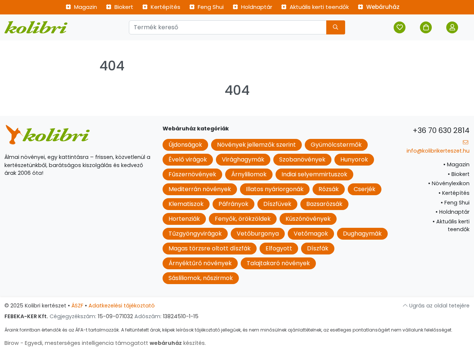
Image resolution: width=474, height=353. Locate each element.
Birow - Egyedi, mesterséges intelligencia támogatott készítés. (105, 343)
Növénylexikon (449, 183)
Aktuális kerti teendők (318, 7)
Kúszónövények (308, 218)
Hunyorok (354, 159)
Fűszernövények (192, 174)
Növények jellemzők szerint (256, 144)
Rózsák (328, 189)
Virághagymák (243, 159)
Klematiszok (186, 204)
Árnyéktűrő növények (200, 263)
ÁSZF (77, 305)
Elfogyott (279, 248)
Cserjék (364, 189)
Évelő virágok (187, 159)
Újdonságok (185, 144)
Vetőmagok (311, 233)
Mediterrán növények (199, 189)
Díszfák (317, 248)
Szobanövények (302, 159)
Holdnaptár (256, 7)
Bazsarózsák (324, 204)
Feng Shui (210, 7)
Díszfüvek (277, 204)
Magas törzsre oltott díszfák (209, 248)
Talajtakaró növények (278, 263)
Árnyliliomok (249, 174)
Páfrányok (233, 204)
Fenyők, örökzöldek (243, 218)
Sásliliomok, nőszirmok (200, 278)
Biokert (123, 7)
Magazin (85, 7)
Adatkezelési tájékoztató (122, 305)
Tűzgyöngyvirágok (195, 233)
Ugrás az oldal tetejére (439, 305)
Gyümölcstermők (336, 144)
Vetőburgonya (258, 233)
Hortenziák (184, 218)
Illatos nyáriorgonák (275, 189)
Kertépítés (164, 7)
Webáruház (382, 7)
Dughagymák (362, 233)
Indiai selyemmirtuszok (314, 174)
